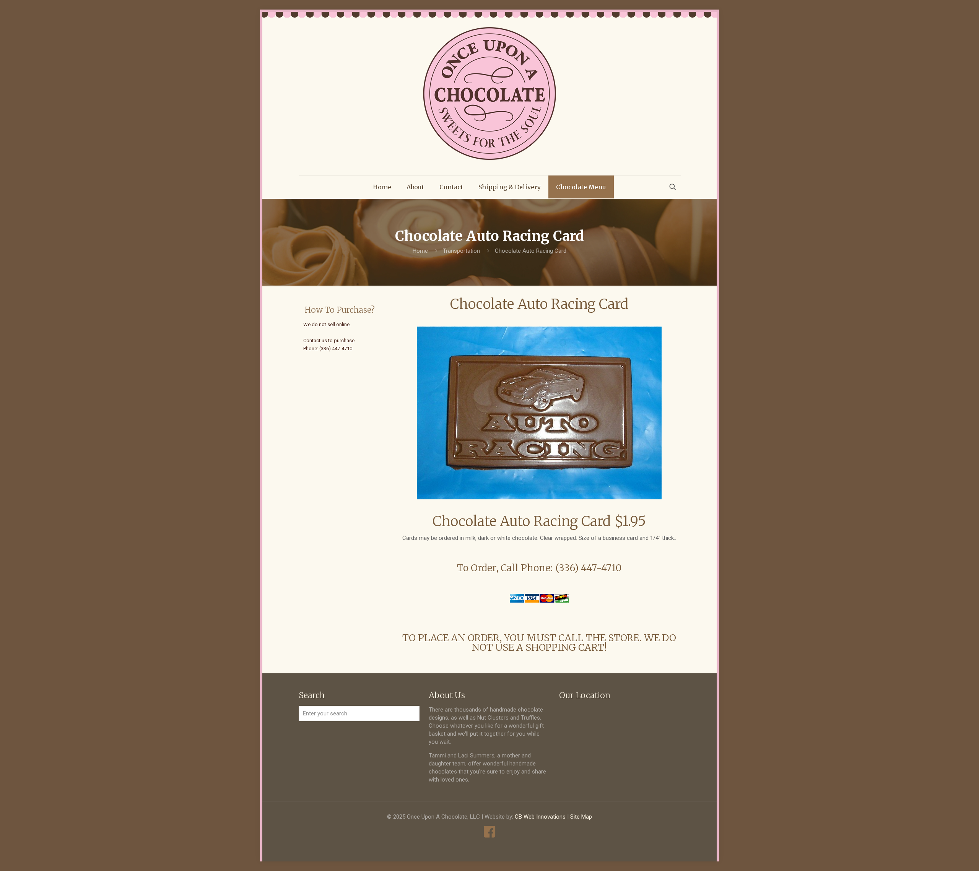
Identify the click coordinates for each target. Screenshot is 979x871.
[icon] (489, 832)
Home (420, 250)
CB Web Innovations (540, 816)
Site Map (581, 816)
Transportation (461, 250)
